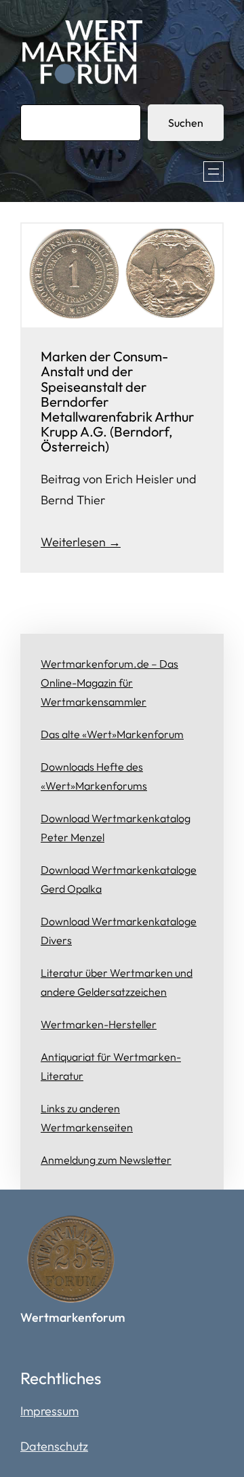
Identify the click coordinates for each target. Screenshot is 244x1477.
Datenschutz (54, 1446)
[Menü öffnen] (213, 171)
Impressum (49, 1411)
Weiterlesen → (81, 542)
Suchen (185, 122)
